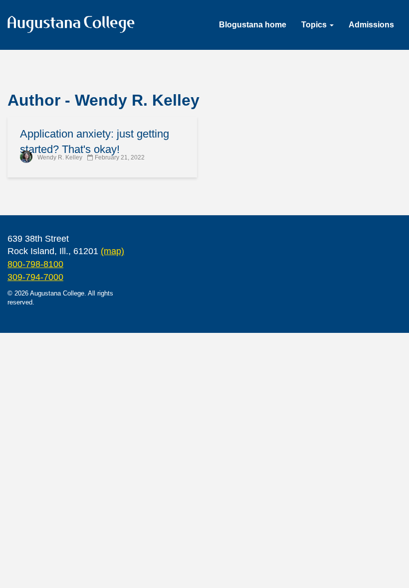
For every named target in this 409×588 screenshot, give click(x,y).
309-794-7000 (35, 277)
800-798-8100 (35, 264)
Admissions (371, 24)
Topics (315, 24)
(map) (112, 251)
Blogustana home (252, 24)
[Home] (74, 26)
